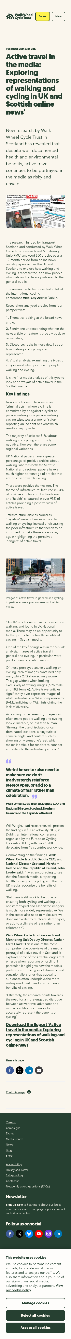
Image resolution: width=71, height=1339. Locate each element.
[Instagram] (48, 1234)
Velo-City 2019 (33, 298)
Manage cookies (35, 1303)
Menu (58, 16)
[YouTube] (39, 1234)
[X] (19, 1234)
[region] (35, 1294)
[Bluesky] (29, 1234)
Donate (42, 16)
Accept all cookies (35, 1327)
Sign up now (14, 1204)
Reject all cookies (35, 1315)
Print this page (15, 1092)
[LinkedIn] (58, 1234)
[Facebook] (10, 1234)
